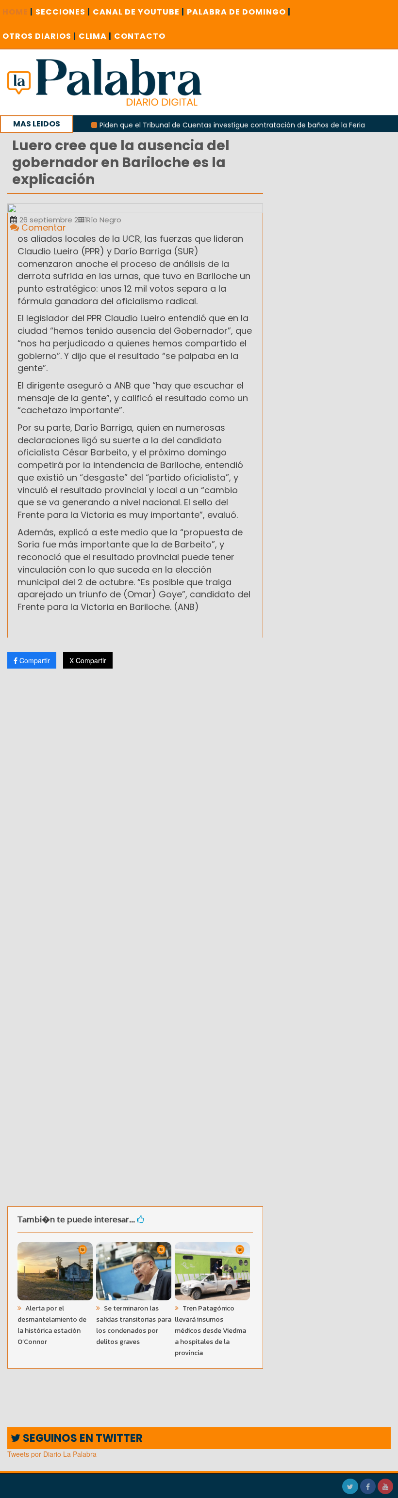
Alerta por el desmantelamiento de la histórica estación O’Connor (51, 1325)
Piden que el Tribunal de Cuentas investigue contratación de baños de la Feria (215, 125)
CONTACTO (140, 36)
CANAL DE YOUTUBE (138, 11)
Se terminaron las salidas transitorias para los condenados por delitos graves (133, 1325)
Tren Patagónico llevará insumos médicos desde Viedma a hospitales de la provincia (210, 1330)
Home (17, 11)
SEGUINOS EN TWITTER (81, 1438)
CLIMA (95, 36)
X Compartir (87, 660)
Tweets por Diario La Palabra (52, 1454)
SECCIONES (62, 11)
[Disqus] (135, 804)
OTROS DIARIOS (39, 36)
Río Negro (102, 220)
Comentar (42, 227)
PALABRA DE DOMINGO (239, 11)
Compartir (33, 660)
